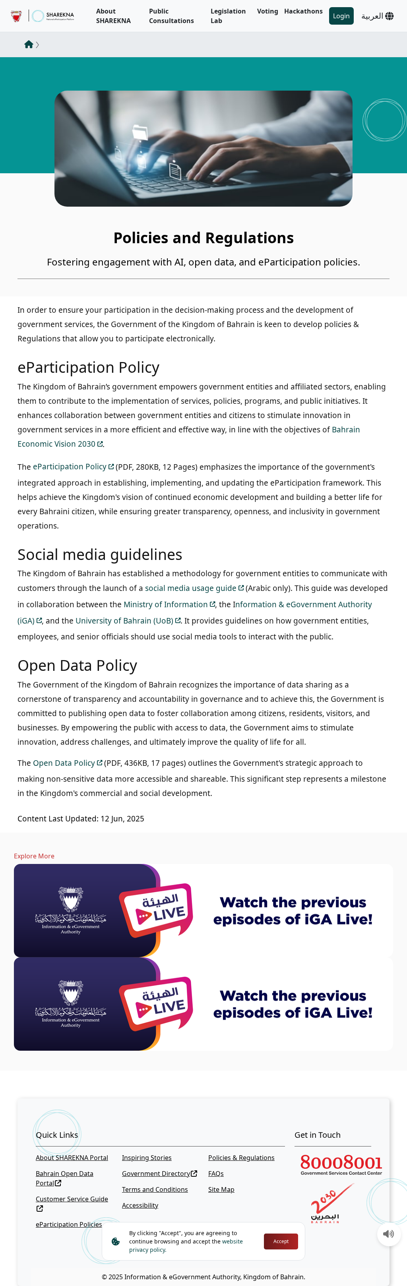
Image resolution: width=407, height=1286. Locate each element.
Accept (281, 1241)
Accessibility (140, 1205)
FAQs (216, 1173)
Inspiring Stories (147, 1157)
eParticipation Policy (70, 466)
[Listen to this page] (388, 1234)
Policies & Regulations (241, 1157)
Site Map (221, 1189)
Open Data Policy (64, 763)
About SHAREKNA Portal (72, 1157)
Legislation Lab (228, 16)
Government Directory (156, 1173)
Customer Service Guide (72, 1199)
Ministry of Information (166, 604)
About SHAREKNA (113, 16)
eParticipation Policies (69, 1224)
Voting (267, 11)
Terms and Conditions (155, 1189)
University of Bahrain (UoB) (124, 621)
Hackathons (303, 11)
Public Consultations (171, 16)
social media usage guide (190, 588)
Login (341, 16)
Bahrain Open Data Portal (64, 1178)
